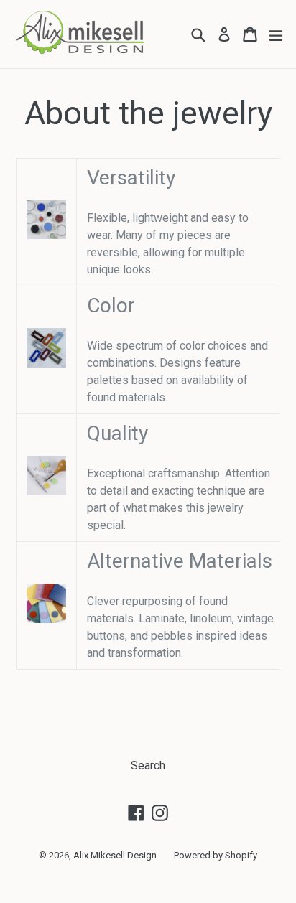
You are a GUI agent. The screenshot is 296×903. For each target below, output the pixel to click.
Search (148, 765)
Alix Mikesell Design (115, 855)
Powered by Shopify (215, 855)
